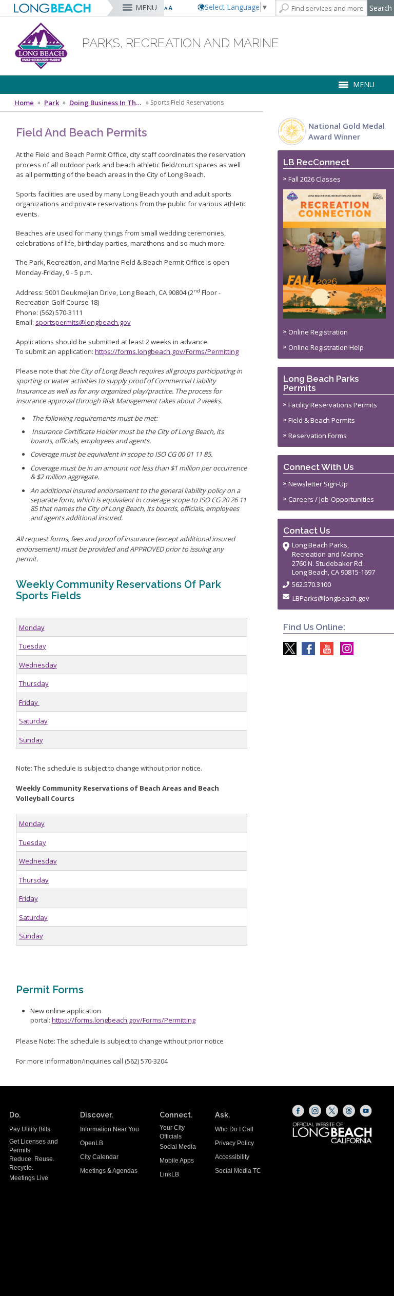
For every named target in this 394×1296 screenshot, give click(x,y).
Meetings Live (28, 1178)
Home (24, 102)
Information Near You (109, 1129)
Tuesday (32, 646)
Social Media (178, 1146)
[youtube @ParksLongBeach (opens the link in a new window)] (324, 648)
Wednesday (38, 665)
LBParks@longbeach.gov (330, 598)
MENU (146, 7)
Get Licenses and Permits (33, 1146)
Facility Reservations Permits (332, 404)
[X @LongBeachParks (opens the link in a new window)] (287, 648)
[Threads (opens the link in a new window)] (349, 1111)
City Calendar (99, 1157)
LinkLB (169, 1174)
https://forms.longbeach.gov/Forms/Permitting (167, 351)
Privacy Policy (234, 1143)
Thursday (34, 683)
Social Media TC (238, 1170)
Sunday (31, 739)
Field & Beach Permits (321, 420)
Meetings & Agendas (108, 1170)
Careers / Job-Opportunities (331, 499)
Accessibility (232, 1157)
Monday (32, 627)
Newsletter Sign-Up (318, 483)
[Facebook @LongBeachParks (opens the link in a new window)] (306, 648)
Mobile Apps (177, 1160)
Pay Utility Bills (29, 1129)
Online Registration (318, 332)
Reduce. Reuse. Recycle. (31, 1163)
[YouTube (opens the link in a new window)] (366, 1111)
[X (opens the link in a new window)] (332, 1111)
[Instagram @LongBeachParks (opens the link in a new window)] (344, 648)
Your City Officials (172, 1132)
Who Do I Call (234, 1129)
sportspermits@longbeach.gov (83, 322)
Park (51, 102)
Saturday (33, 720)
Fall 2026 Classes (314, 179)
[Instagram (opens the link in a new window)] (315, 1111)
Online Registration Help (326, 347)
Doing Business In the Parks (106, 102)
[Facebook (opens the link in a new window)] (298, 1111)
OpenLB (91, 1143)
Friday (29, 702)
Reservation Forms (317, 435)
